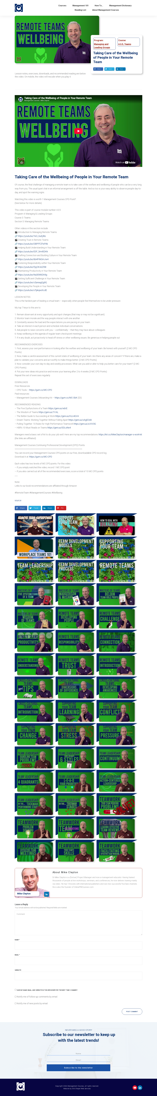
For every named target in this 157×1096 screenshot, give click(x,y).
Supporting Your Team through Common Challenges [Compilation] (117, 548)
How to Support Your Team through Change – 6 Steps (35, 734)
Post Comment (132, 1011)
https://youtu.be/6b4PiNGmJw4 (33, 259)
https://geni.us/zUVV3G (85, 424)
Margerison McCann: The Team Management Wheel (76, 595)
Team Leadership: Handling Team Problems (35, 758)
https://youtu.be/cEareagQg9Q (32, 282)
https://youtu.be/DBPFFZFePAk (33, 243)
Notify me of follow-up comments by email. (37, 996)
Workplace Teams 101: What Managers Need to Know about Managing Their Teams (35, 548)
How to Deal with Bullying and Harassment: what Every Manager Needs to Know (117, 525)
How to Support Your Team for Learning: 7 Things (76, 711)
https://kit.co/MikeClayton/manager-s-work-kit (120, 434)
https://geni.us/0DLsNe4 (59, 427)
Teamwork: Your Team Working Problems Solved (117, 804)
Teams (127, 44)
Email (17, 955)
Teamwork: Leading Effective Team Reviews (117, 828)
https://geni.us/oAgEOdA (80, 420)
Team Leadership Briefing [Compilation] (35, 571)
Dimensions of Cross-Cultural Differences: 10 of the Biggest (76, 688)
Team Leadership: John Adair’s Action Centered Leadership (117, 781)
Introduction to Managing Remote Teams (117, 665)
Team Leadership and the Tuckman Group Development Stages (76, 804)
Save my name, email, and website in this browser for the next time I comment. (47, 990)
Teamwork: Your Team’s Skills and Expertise (76, 851)
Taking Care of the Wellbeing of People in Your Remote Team (115, 57)
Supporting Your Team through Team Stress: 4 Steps (76, 734)
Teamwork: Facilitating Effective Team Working (117, 851)
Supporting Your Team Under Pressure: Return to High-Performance (117, 734)
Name (17, 940)
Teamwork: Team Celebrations (76, 828)
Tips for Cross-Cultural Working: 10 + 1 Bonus (35, 688)
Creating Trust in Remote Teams (76, 665)
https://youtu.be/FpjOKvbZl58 (32, 267)
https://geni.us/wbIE (57, 408)
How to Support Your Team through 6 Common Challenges (76, 525)
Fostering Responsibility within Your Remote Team (76, 641)
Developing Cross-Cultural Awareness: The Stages (117, 688)
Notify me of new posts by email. (32, 1003)
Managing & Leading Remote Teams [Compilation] (117, 571)
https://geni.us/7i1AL (48, 412)
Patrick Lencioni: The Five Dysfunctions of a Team (35, 595)
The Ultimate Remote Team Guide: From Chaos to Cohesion (35, 525)
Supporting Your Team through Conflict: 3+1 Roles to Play (117, 711)
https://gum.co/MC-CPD (40, 390)
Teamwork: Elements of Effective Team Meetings (35, 851)
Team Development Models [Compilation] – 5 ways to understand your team (76, 548)
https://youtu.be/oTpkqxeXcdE (32, 290)
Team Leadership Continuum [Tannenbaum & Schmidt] (117, 758)
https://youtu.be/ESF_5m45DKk (33, 251)
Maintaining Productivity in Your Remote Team (35, 641)
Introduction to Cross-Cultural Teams (35, 711)
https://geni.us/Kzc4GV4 (67, 416)
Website (18, 970)
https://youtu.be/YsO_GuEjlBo (32, 236)
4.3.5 (120, 44)
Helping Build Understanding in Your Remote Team (35, 665)
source (18, 500)
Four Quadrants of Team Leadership (35, 781)
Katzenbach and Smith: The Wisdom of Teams (35, 618)
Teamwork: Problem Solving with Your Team (35, 828)
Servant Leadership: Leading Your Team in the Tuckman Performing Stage (35, 804)
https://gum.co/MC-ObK (66, 397)
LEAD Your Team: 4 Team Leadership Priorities (76, 781)
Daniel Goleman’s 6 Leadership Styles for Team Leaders (76, 758)
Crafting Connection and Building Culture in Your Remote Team (117, 641)
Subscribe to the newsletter (78, 1068)
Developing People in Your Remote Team (76, 618)
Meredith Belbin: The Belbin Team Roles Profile (117, 595)
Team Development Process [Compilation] (76, 571)
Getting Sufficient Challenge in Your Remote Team (117, 618)
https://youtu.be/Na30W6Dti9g (32, 274)
